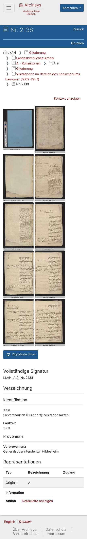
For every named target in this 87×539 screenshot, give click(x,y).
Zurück (78, 29)
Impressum (56, 534)
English (9, 522)
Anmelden (71, 8)
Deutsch (25, 522)
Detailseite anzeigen (37, 501)
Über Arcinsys (24, 529)
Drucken (77, 43)
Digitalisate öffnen (24, 354)
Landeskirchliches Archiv (35, 58)
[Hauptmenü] (9, 8)
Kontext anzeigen (67, 98)
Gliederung (37, 53)
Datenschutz (56, 529)
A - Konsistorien (28, 63)
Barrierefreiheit (25, 534)
